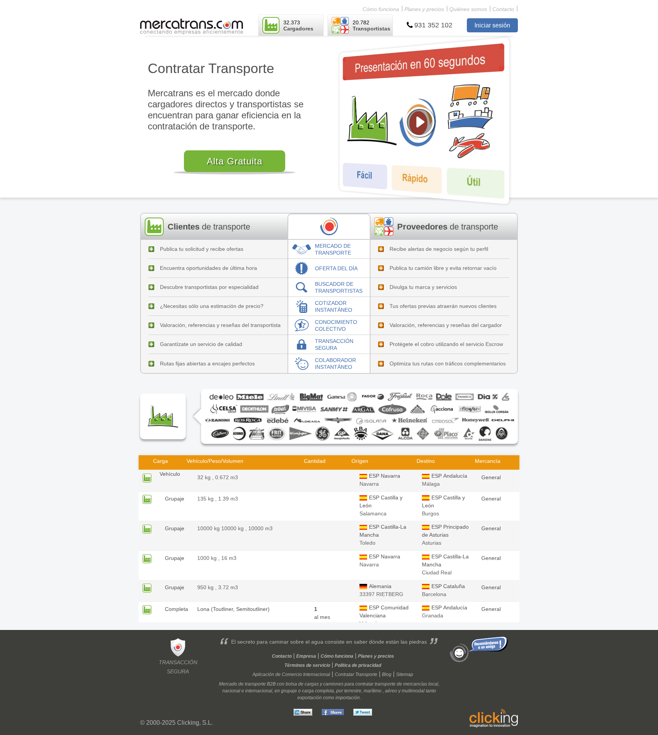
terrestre (352, 691)
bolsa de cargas (302, 684)
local (433, 684)
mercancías (415, 684)
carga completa (318, 691)
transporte (385, 684)
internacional (258, 691)
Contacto (503, 9)
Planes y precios (424, 9)
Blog (386, 674)
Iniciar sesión (492, 25)
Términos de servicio (307, 665)
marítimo (373, 691)
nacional (231, 691)
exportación (309, 697)
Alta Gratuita (234, 161)
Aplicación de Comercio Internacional (291, 674)
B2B (271, 684)
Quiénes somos (468, 9)
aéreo (391, 691)
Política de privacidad (358, 665)
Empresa (306, 656)
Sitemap (404, 674)
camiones (333, 684)
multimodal (413, 691)
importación (347, 697)
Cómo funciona (381, 9)
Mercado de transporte (242, 684)
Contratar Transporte (356, 674)
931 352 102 (433, 25)
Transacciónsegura (178, 666)
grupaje (289, 691)
